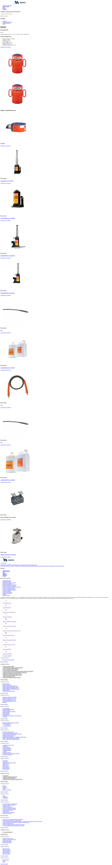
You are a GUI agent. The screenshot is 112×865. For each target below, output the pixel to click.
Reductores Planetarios (7, 789)
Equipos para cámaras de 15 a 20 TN (9, 697)
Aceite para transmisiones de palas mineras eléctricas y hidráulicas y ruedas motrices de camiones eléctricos (22, 821)
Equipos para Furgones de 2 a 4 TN (9, 701)
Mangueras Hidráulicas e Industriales (9, 584)
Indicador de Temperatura (7, 754)
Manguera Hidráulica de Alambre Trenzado (11, 722)
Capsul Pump (5, 760)
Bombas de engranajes (7, 684)
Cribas (4, 795)
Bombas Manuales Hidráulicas (8, 709)
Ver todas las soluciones (7, 655)
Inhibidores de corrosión (7, 813)
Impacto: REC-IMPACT (7, 841)
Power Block (5, 761)
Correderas (5, 751)
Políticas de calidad (30, 565)
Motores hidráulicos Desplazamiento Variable (11, 689)
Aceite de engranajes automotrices (9, 804)
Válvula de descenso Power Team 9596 (8, 554)
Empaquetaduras (6, 859)
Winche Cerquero (6, 763)
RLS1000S (2, 143)
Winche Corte (5, 764)
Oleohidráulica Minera (7, 580)
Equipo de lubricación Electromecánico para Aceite (12, 733)
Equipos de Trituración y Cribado (9, 590)
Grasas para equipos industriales (9, 812)
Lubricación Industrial (7, 591)
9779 (1, 405)
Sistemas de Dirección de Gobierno (9, 762)
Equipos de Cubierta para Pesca (8, 588)
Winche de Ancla (6, 765)
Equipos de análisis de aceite (8, 823)
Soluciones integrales (7, 5)
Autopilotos (5, 746)
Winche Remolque (6, 767)
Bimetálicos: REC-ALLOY (8, 838)
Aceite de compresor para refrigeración (10, 803)
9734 (1, 330)
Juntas (4, 861)
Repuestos (5, 702)
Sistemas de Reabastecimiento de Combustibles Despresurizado (14, 737)
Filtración (4, 594)
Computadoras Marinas (7, 750)
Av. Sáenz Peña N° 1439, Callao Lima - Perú (28, 564)
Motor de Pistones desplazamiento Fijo (10, 685)
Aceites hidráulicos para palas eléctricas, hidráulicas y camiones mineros (16, 822)
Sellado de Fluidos (6, 595)
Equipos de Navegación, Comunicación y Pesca (11, 586)
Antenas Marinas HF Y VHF (8, 745)
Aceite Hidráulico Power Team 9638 (7, 479)
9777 (1, 442)
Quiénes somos (6, 6)
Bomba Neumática (6, 712)
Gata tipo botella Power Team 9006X (7, 218)
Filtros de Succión (6, 853)
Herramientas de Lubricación (8, 736)
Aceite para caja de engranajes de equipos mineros (12, 820)
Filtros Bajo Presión (6, 849)
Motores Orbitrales (6, 690)
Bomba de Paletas (6, 683)
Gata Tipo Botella (6, 708)
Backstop (4, 786)
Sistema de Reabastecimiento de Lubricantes (11, 738)
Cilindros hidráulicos (6, 23)
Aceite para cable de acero (7, 807)
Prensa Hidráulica (6, 714)
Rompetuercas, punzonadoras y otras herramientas (12, 715)
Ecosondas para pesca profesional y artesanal (11, 753)
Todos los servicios (4, 679)
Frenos (4, 788)
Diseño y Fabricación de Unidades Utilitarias (11, 739)
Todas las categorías (4, 661)
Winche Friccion (6, 766)
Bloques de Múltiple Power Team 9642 (8, 517)
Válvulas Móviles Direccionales (9, 691)
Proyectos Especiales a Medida (8, 659)
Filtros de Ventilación (7, 852)
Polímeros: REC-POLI (7, 842)
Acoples (4, 785)
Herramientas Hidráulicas (7, 22)
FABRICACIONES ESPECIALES (9, 839)
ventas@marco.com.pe (4, 564)
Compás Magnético (6, 747)
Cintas (4, 860)
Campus (4, 576)
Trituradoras (5, 796)
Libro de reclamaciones (15, 564)
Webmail (4, 574)
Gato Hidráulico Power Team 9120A (7, 255)
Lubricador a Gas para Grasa (8, 731)
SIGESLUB (5, 575)
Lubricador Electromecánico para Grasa (10, 732)
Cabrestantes (5, 787)
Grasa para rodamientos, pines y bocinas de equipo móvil (13, 825)
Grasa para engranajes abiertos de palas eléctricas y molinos (14, 824)
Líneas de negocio (6, 571)
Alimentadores (5, 797)
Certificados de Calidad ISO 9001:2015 (7, 565)
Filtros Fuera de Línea (7, 850)
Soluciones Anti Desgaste (7, 593)
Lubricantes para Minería (7, 592)
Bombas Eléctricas (6, 713)
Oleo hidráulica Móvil (7, 581)
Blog (4, 7)
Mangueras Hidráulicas (7, 723)
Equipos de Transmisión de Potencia (9, 589)
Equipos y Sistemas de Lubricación (9, 585)
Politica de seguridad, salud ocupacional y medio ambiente (44, 565)
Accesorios (5, 716)
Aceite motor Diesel (6, 805)
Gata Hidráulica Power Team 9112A (7, 293)
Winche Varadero (6, 769)
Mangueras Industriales (7, 725)
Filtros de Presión (6, 848)
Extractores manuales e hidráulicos (9, 711)
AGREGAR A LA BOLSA (5, 47)
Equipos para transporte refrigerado (9, 582)
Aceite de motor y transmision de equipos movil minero (13, 819)
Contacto (4, 9)
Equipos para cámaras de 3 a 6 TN (9, 699)
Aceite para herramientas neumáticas (9, 809)
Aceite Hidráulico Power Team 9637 (7, 367)
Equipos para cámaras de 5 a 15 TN (9, 700)
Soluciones (5, 21)
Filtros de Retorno (6, 851)
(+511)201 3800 (3, 563)
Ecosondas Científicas (7, 752)
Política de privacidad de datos (20, 565)
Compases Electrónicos (7, 748)
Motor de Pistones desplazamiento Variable (11, 686)
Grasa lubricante (6, 811)
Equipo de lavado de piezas (8, 810)
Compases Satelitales (6, 749)
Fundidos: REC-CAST (7, 840)
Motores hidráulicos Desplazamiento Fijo (10, 687)
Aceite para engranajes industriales (9, 808)
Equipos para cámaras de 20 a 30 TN (9, 698)
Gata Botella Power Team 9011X (6, 180)
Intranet (4, 8)
